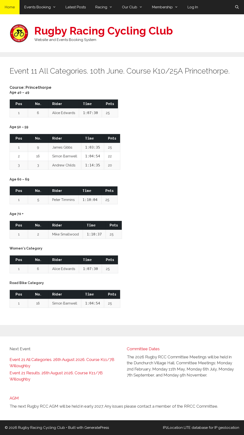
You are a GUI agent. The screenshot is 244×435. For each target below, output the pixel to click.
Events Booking (37, 7)
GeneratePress (96, 427)
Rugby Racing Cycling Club (103, 31)
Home (10, 7)
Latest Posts (76, 7)
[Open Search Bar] (237, 7)
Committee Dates (143, 348)
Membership (162, 7)
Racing (101, 7)
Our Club (129, 7)
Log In (193, 7)
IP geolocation (226, 427)
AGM (14, 398)
